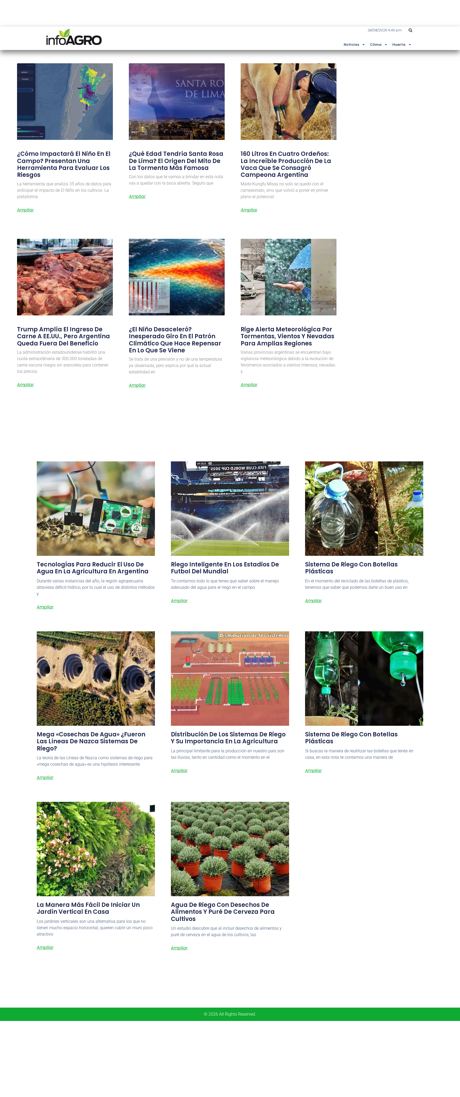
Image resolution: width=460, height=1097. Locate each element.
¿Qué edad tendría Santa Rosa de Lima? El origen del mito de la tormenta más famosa (176, 161)
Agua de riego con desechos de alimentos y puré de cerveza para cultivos (223, 912)
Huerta (398, 44)
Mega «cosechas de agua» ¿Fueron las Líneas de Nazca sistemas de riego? (91, 741)
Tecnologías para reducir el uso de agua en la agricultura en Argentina (93, 567)
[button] (410, 30)
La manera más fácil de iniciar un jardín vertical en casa (88, 908)
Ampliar (25, 210)
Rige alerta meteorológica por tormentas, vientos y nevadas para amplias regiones (287, 336)
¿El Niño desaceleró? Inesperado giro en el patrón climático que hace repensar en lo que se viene (175, 339)
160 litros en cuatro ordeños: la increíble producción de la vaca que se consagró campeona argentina (286, 164)
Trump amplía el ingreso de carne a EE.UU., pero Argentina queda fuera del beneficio (63, 336)
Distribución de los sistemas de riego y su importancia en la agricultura (228, 737)
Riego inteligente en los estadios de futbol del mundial (225, 567)
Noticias (351, 44)
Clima (375, 44)
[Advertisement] (159, 1058)
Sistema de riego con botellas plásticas (351, 567)
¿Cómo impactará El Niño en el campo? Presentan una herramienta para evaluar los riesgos (63, 164)
